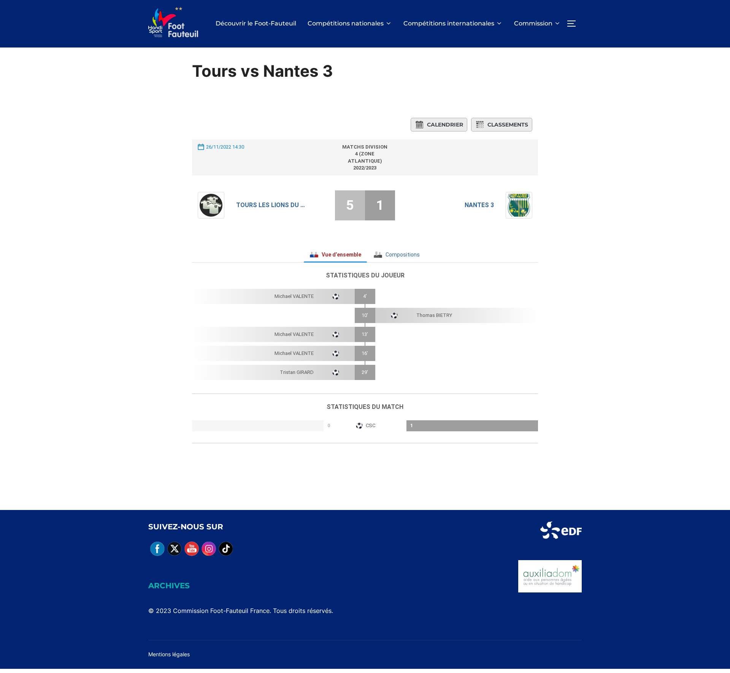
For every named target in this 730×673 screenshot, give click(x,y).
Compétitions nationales (346, 23)
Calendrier (445, 124)
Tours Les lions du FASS (271, 205)
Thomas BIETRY (434, 315)
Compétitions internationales (448, 23)
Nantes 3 (479, 205)
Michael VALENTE (294, 296)
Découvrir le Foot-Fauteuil (256, 23)
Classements (507, 124)
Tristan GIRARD (297, 372)
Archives (169, 585)
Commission (533, 23)
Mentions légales (169, 654)
